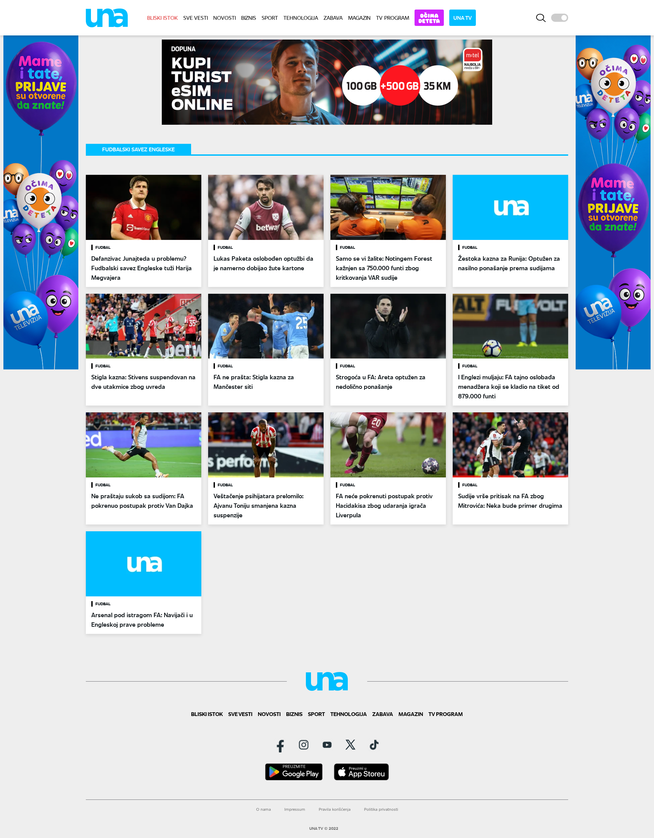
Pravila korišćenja (335, 809)
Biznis (248, 17)
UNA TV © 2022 (323, 828)
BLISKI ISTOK (162, 17)
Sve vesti (195, 17)
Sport (270, 17)
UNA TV (462, 17)
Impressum (294, 809)
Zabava (333, 17)
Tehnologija (300, 17)
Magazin (359, 17)
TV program (392, 17)
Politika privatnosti (381, 809)
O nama (263, 809)
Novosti (224, 17)
